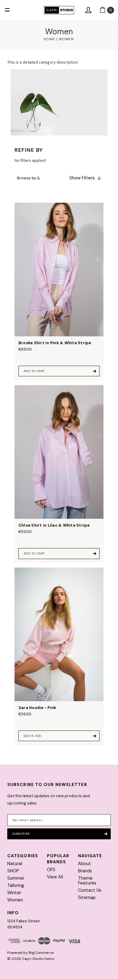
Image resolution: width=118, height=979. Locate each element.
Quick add (32, 736)
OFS (51, 869)
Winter (14, 892)
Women (15, 900)
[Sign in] (88, 10)
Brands (85, 871)
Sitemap (87, 897)
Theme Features (87, 880)
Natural (14, 863)
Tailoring (15, 885)
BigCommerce (41, 952)
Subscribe (21, 834)
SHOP (13, 871)
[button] (59, 178)
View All (55, 877)
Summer (16, 878)
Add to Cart (34, 371)
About (84, 863)
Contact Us (89, 890)
